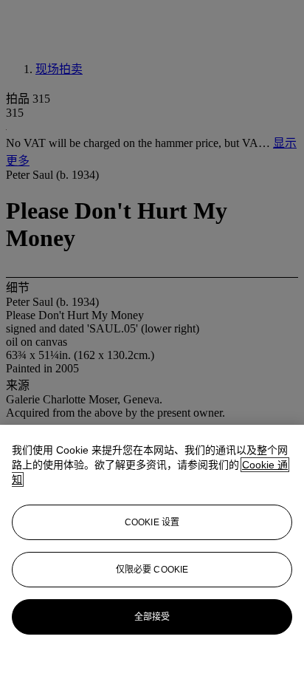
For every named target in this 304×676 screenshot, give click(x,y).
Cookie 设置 (152, 522)
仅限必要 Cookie (152, 569)
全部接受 (152, 617)
